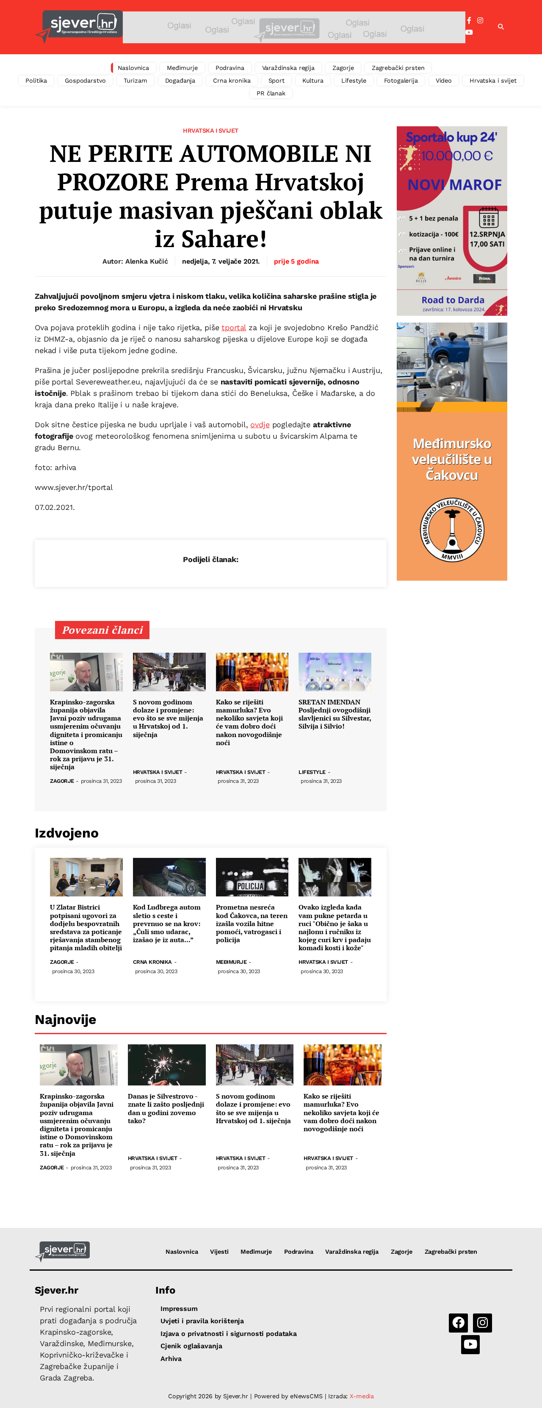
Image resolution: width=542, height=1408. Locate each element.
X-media (362, 1396)
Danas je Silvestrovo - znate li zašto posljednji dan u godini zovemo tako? (166, 1108)
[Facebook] (469, 21)
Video (444, 80)
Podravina (230, 67)
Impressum (179, 1309)
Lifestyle (353, 80)
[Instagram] (480, 21)
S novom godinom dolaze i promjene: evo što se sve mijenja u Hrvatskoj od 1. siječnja (168, 718)
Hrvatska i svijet (493, 80)
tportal (233, 327)
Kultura (313, 80)
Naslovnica (133, 67)
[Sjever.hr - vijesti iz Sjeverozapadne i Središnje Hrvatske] (79, 27)
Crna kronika (231, 80)
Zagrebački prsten (398, 67)
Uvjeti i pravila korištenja (202, 1321)
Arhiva (171, 1359)
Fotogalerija (401, 80)
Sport (276, 80)
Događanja (180, 80)
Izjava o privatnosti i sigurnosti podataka (228, 1334)
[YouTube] (469, 32)
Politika (36, 80)
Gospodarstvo (85, 80)
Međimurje (182, 67)
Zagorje (343, 67)
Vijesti (219, 1251)
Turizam (135, 80)
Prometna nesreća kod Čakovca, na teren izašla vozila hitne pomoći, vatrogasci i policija (252, 923)
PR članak (271, 93)
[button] (501, 27)
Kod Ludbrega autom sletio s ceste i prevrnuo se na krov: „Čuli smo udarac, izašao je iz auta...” (167, 923)
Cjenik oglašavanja (191, 1346)
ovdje (259, 424)
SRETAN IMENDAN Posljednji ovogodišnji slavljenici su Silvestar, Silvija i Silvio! (335, 714)
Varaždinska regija (288, 67)
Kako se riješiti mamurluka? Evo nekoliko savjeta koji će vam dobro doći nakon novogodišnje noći (249, 722)
